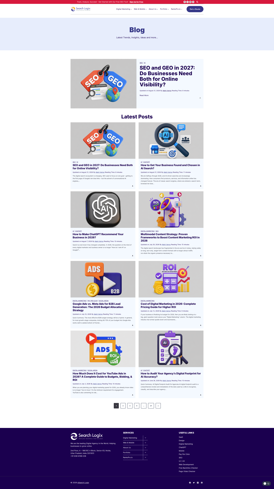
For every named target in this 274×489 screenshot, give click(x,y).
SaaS (181, 437)
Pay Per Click (93, 301)
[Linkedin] (193, 2)
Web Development (186, 464)
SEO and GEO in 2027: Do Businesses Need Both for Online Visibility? (167, 76)
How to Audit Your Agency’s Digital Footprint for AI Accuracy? (171, 375)
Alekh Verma (167, 90)
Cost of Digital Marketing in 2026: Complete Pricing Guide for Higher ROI (168, 305)
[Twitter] (187, 2)
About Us (127, 447)
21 (151, 406)
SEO (141, 63)
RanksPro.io (128, 457)
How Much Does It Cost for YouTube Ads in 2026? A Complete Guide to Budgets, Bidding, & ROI (102, 376)
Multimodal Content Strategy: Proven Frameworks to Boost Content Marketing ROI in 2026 (170, 237)
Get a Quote (195, 9)
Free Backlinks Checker (188, 468)
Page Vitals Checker (187, 471)
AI (144, 63)
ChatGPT (146, 162)
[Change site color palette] (266, 483)
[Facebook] (185, 2)
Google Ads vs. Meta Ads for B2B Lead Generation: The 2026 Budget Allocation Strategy (98, 307)
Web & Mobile (128, 443)
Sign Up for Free (136, 2)
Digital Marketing (147, 231)
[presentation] (103, 83)
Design (181, 440)
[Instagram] (190, 2)
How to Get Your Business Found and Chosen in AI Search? (170, 167)
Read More (144, 95)
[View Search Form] (197, 2)
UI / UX (182, 461)
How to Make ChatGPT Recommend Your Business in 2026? (98, 236)
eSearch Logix (83, 483)
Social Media (104, 301)
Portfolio (126, 452)
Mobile (181, 451)
